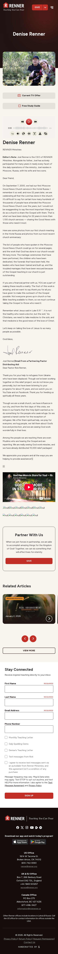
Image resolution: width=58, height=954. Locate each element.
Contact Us (29, 942)
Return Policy (25, 939)
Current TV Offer (31, 95)
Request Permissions (43, 939)
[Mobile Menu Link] (52, 8)
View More (29, 650)
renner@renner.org (29, 866)
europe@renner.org (29, 887)
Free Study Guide (31, 105)
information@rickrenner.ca (29, 908)
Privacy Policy (10, 939)
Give (37, 7)
